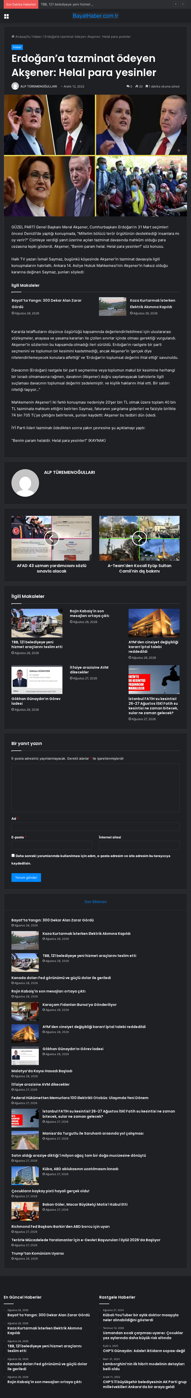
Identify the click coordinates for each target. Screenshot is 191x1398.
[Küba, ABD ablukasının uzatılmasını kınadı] (25, 1175)
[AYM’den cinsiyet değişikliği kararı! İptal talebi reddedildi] (154, 623)
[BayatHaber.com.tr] (95, 15)
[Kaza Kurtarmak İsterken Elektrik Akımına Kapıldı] (112, 306)
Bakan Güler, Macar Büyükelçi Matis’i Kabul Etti (85, 1204)
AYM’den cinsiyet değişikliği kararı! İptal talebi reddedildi (153, 647)
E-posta (18, 837)
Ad (14, 819)
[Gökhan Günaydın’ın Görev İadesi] (36, 679)
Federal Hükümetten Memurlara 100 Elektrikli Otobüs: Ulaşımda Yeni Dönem (79, 1097)
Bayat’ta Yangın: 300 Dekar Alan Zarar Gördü (52, 920)
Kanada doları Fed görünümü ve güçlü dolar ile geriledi (61, 977)
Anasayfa (22, 37)
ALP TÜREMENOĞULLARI (38, 86)
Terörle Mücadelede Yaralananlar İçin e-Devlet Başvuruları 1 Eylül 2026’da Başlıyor (85, 1239)
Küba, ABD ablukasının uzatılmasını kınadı (80, 1168)
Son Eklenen (96, 901)
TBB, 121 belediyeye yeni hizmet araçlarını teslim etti (81, 4)
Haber (37, 37)
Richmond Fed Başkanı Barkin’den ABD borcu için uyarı (60, 1226)
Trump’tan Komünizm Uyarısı (37, 1253)
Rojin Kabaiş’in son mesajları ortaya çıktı (89, 613)
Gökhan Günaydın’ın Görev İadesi (35, 701)
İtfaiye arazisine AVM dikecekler (89, 670)
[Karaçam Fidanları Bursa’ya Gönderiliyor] (25, 1011)
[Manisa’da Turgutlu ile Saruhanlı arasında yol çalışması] (25, 1140)
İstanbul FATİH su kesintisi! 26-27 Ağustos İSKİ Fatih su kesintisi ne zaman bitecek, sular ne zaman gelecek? (153, 705)
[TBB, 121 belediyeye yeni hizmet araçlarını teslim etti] (36, 623)
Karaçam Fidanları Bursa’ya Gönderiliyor (80, 1004)
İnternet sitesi (110, 837)
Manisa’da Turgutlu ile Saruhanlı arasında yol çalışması (93, 1133)
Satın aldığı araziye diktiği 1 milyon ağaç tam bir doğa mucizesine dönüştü (78, 1155)
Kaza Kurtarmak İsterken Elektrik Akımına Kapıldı (87, 933)
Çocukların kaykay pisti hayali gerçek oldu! (50, 1191)
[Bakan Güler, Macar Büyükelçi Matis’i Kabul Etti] (25, 1211)
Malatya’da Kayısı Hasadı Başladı (41, 1071)
